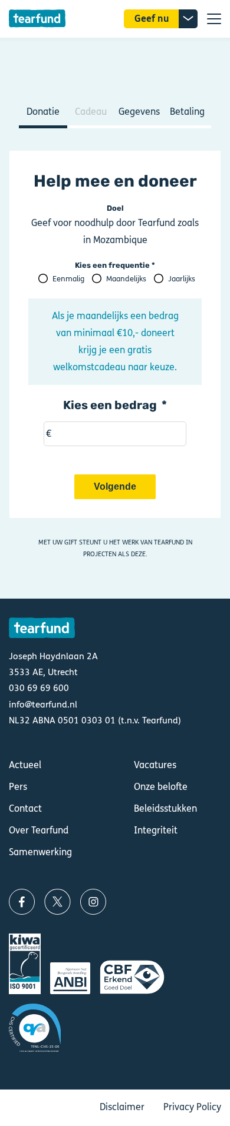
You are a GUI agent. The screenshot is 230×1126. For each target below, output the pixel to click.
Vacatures (155, 764)
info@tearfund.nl (43, 704)
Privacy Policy (192, 1106)
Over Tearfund (38, 830)
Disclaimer (122, 1106)
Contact (25, 808)
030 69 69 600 (39, 688)
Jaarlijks (181, 278)
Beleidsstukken (165, 808)
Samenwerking (40, 852)
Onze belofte (161, 786)
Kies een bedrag (110, 405)
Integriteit (156, 830)
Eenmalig (68, 278)
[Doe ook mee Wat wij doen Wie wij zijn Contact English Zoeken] (214, 19)
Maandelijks (126, 278)
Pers (18, 786)
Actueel (25, 764)
